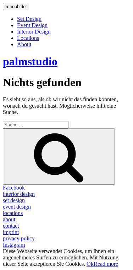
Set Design (29, 19)
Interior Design (34, 32)
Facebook (14, 188)
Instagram (14, 245)
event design (17, 207)
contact (11, 226)
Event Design (32, 25)
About (24, 44)
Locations (28, 38)
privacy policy (19, 238)
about (9, 219)
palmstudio (30, 61)
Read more (106, 264)
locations (13, 213)
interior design (19, 194)
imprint (11, 232)
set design (14, 200)
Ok (90, 264)
